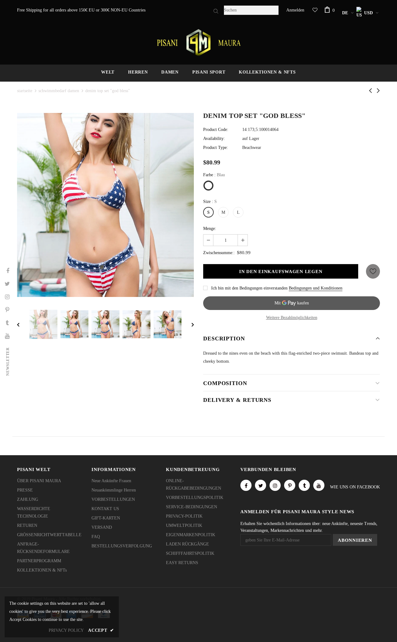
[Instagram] (275, 485)
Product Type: (215, 147)
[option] (105, 205)
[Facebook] (246, 485)
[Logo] (198, 42)
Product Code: (215, 129)
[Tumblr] (304, 485)
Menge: (209, 228)
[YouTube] (318, 485)
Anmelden (295, 10)
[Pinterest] (289, 485)
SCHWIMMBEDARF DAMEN (58, 90)
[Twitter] (260, 485)
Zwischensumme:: (219, 252)
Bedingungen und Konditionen (315, 288)
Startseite (24, 90)
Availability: (214, 138)
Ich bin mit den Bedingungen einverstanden (249, 288)
